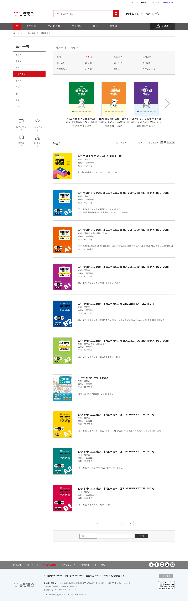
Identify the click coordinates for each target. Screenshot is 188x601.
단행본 (18, 86)
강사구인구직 (37, 128)
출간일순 (152, 142)
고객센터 (76, 26)
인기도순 (120, 142)
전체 (59, 56)
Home (19, 33)
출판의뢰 (21, 144)
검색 (142, 535)
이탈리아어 (147, 62)
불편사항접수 (21, 128)
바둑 (95, 26)
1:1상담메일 (100, 565)
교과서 (113, 26)
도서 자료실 (54, 26)
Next (167, 103)
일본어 (18, 54)
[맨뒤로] (131, 523)
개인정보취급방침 (48, 565)
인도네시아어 (149, 68)
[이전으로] (104, 523)
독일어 (88, 56)
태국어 (88, 62)
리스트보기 (161, 142)
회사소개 (17, 565)
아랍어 (88, 68)
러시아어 (118, 62)
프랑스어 (118, 56)
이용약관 (31, 565)
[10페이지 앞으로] (97, 523)
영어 (17, 67)
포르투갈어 (62, 68)
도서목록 (31, 26)
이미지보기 (165, 142)
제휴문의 (37, 144)
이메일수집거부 (68, 565)
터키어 (117, 68)
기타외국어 (46, 33)
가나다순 (136, 142)
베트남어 (61, 62)
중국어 (18, 61)
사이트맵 (155, 2)
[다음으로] (124, 523)
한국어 (18, 80)
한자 (17, 93)
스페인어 (146, 56)
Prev (60, 103)
